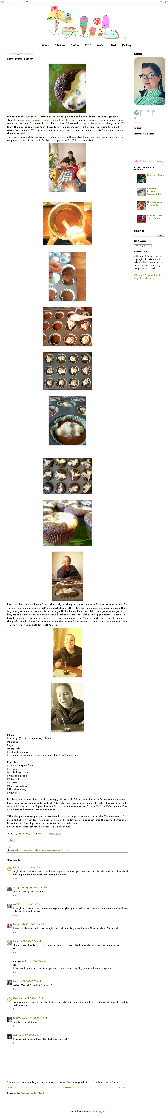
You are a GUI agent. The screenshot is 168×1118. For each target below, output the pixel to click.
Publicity (126, 45)
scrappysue (18, 888)
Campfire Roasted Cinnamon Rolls (154, 191)
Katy (15, 981)
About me (59, 45)
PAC (15, 868)
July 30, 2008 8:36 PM (32, 924)
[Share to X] (54, 834)
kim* (15, 904)
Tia (68, 850)
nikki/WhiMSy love (26, 834)
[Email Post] (9, 847)
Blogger (100, 1112)
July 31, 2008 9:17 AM (33, 998)
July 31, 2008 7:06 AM (29, 941)
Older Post (122, 1088)
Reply (16, 879)
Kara (15, 941)
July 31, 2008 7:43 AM (36, 961)
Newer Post (13, 1088)
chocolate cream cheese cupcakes (44, 850)
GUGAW (17, 1018)
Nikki (63, 850)
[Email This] (50, 834)
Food (113, 45)
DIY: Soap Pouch (155, 175)
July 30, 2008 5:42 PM (36, 888)
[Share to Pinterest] (59, 834)
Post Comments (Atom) (32, 1093)
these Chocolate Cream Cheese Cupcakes (47, 120)
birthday (24, 850)
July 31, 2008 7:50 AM (29, 981)
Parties (100, 45)
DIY (88, 45)
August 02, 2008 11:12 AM (35, 1018)
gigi (15, 1035)
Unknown (17, 998)
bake (17, 850)
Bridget (16, 924)
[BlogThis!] (52, 834)
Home (45, 45)
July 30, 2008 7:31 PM (29, 904)
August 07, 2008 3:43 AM (30, 1035)
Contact (75, 45)
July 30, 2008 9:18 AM (29, 868)
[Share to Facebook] (57, 834)
